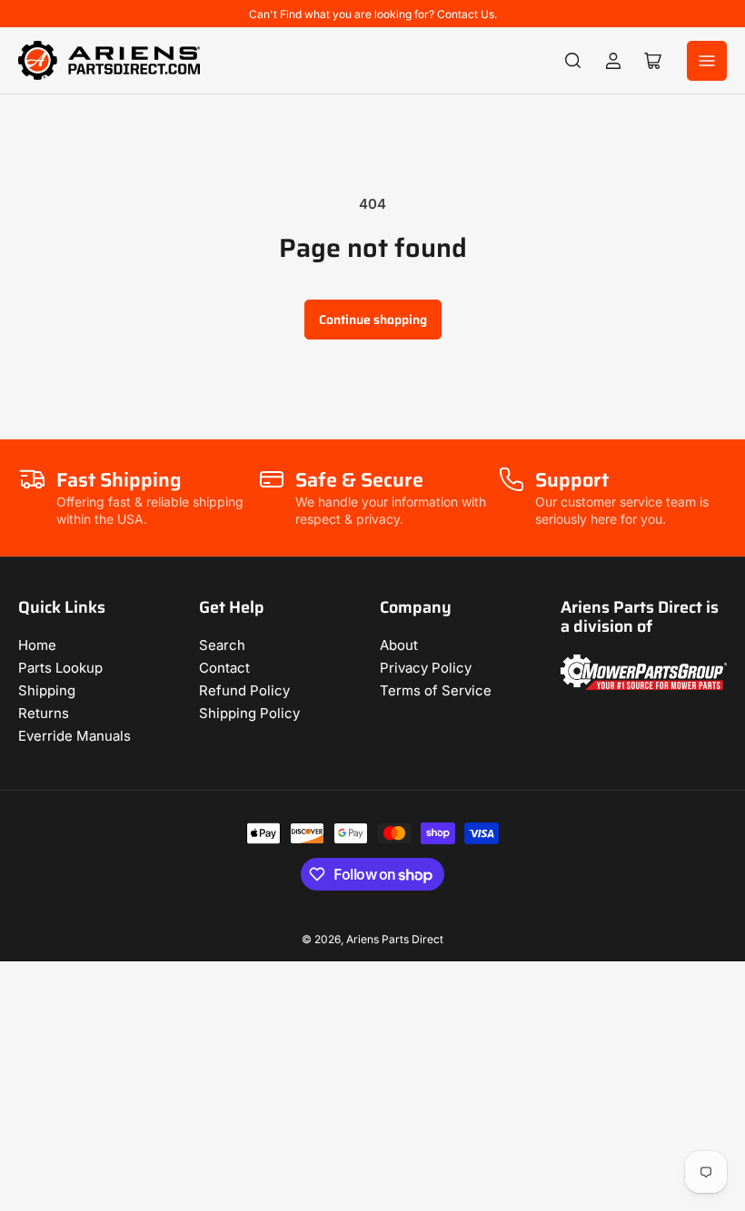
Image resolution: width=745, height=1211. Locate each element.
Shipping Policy (249, 713)
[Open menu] (707, 61)
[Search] (573, 61)
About (399, 645)
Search (222, 645)
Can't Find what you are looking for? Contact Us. (373, 14)
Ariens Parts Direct (394, 939)
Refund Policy (244, 690)
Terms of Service (436, 690)
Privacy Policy (426, 667)
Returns (43, 713)
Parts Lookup (60, 667)
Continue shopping (373, 320)
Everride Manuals (74, 735)
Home (37, 645)
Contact (224, 667)
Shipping (46, 690)
